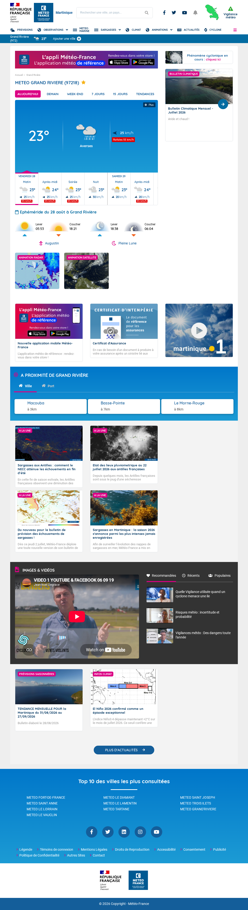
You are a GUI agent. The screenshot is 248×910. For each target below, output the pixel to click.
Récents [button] (193, 575)
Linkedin (124, 832)
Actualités (192, 29)
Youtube (184, 12)
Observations (53, 29)
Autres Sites (76, 855)
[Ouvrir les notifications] (195, 12)
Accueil (19, 75)
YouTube (156, 832)
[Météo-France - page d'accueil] (138, 881)
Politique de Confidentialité (39, 855)
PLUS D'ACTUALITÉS (121, 750)
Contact (99, 855)
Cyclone (215, 29)
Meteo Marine (84, 30)
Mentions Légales (94, 849)
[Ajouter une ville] (79, 38)
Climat (136, 29)
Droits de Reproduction (132, 849)
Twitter (174, 12)
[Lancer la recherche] (146, 12)
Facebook (164, 12)
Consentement (194, 849)
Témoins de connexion (56, 849)
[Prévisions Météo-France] (43, 12)
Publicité (219, 849)
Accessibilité (166, 849)
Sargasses (108, 29)
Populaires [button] (223, 575)
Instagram (140, 832)
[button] (235, 29)
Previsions (25, 29)
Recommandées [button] (164, 575)
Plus (151, 104)
